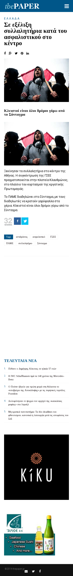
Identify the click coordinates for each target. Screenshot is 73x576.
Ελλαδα (12, 18)
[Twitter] (24, 221)
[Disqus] (36, 306)
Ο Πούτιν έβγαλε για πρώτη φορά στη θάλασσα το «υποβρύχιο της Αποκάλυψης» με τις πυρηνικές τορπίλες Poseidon (36, 390)
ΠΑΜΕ (9, 243)
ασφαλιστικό (39, 237)
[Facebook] (17, 221)
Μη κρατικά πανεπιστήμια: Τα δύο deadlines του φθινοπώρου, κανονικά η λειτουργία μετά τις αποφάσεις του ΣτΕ (38, 415)
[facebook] (40, 571)
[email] (26, 571)
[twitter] (33, 571)
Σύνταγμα (42, 243)
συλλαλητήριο (25, 243)
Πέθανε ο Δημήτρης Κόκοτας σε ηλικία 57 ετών (32, 368)
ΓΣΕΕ (53, 237)
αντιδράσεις (22, 237)
